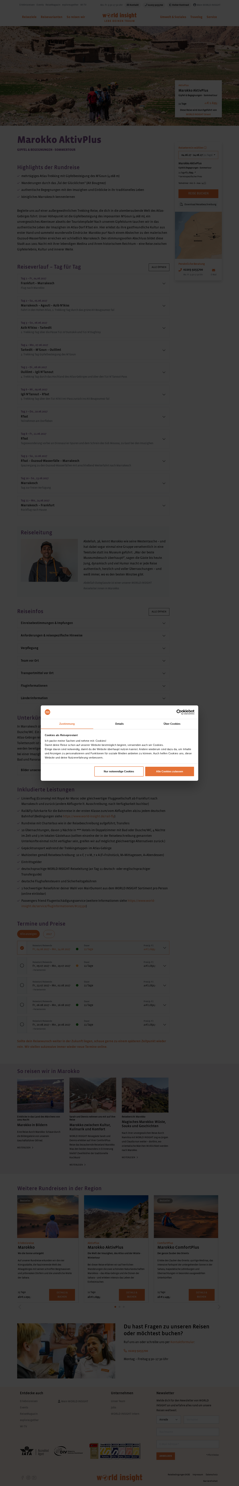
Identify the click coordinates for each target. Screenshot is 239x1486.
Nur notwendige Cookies (119, 771)
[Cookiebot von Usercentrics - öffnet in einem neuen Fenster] (179, 712)
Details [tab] (119, 723)
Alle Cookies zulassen (169, 771)
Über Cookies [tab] (172, 723)
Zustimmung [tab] (67, 723)
